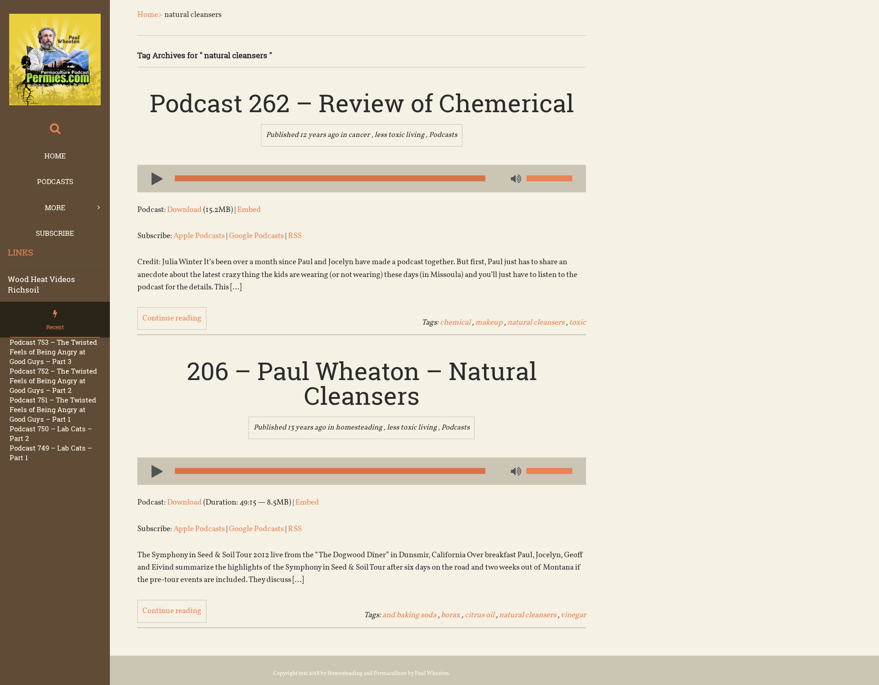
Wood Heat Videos (41, 279)
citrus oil (479, 615)
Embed (249, 210)
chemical (455, 322)
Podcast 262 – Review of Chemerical (362, 102)
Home (55, 155)
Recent (55, 327)
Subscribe (55, 233)
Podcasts (55, 181)
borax (450, 615)
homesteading (359, 428)
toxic (577, 322)
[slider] (549, 178)
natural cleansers (535, 322)
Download (184, 210)
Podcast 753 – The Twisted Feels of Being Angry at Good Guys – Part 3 (53, 351)
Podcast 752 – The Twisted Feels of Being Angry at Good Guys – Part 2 (53, 380)
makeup (489, 322)
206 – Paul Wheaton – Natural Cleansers (362, 383)
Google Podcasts (256, 236)
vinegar (573, 615)
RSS (295, 236)
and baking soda (409, 615)
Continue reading (171, 318)
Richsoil (23, 289)
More (55, 207)
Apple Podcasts (199, 236)
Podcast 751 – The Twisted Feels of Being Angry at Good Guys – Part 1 (53, 409)
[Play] (153, 178)
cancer (359, 135)
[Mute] (515, 179)
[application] (361, 178)
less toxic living (399, 135)
